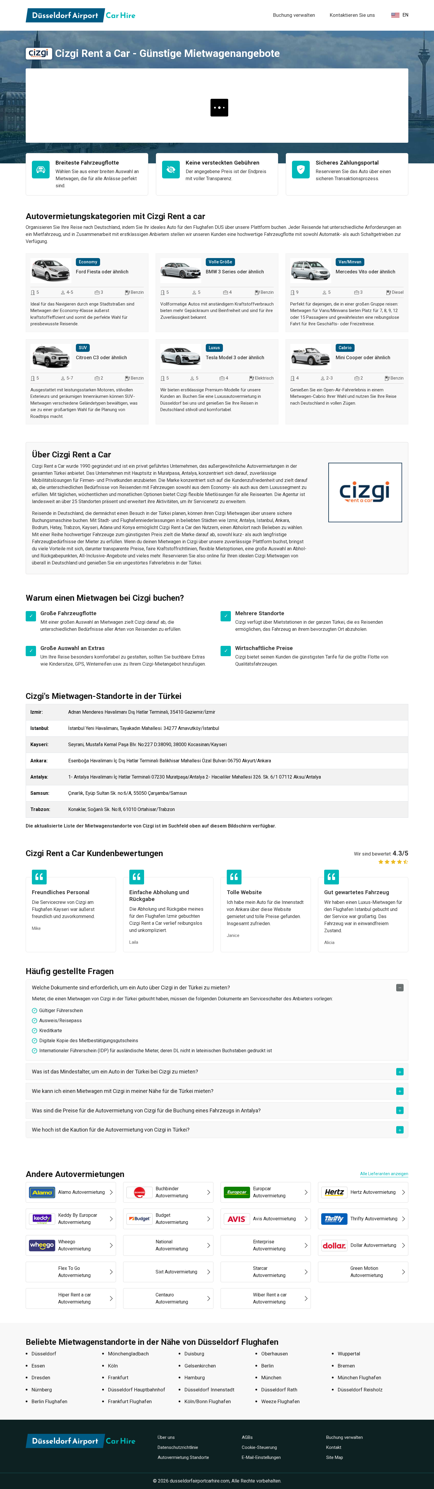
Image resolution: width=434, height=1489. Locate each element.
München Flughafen (359, 1377)
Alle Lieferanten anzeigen (384, 1173)
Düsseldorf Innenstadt (209, 1390)
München (271, 1377)
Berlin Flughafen (49, 1401)
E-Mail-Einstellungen (261, 1457)
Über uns (166, 1437)
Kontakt (333, 1447)
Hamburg (195, 1377)
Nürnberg (42, 1390)
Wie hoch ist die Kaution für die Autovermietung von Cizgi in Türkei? (111, 1130)
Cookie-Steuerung (259, 1447)
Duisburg (194, 1354)
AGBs (247, 1437)
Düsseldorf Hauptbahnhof (136, 1390)
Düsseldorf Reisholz (360, 1390)
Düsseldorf (44, 1354)
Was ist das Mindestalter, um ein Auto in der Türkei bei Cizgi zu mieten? (115, 1071)
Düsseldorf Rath (279, 1390)
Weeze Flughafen (280, 1401)
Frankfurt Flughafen (130, 1401)
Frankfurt (118, 1377)
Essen (38, 1366)
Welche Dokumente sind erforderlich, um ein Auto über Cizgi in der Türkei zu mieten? (131, 987)
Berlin (267, 1366)
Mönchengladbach (128, 1354)
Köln (113, 1366)
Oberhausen (274, 1354)
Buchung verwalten (294, 15)
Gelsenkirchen (200, 1366)
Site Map (334, 1457)
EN (405, 15)
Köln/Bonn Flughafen (208, 1401)
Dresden (41, 1377)
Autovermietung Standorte (183, 1457)
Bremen (346, 1366)
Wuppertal (349, 1354)
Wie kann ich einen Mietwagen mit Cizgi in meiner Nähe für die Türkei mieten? (122, 1091)
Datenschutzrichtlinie (178, 1447)
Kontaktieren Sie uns (352, 15)
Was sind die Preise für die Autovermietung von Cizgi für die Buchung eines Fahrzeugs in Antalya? (146, 1110)
